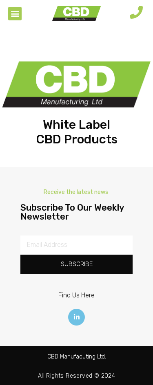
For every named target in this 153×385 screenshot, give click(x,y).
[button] (15, 13)
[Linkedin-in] (76, 317)
